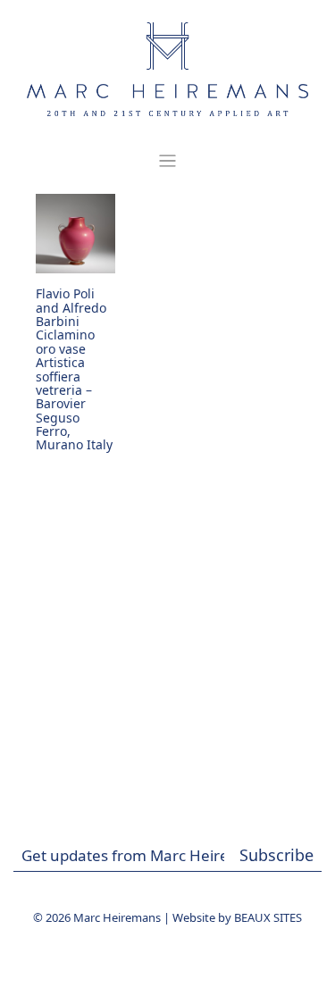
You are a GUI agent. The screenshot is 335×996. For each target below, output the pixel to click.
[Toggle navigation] (167, 161)
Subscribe (276, 855)
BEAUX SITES (268, 917)
